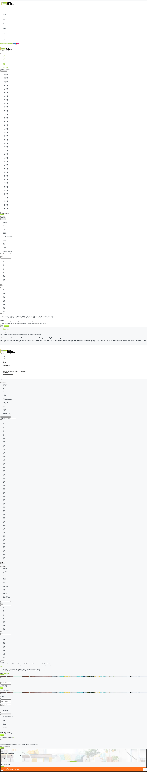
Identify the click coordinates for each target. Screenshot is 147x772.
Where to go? (2, 69)
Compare (2, 766)
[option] (5, 73)
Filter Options (4, 213)
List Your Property (3, 43)
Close (5, 766)
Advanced (2, 563)
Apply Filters (6, 673)
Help (3, 361)
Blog (4, 23)
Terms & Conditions (11, 733)
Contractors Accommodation (8, 363)
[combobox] (73, 141)
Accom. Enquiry (10, 43)
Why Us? (4, 14)
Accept (1, 770)
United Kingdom (6, 329)
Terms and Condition (6, 365)
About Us (4, 359)
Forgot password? (3, 686)
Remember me (4, 685)
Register (4, 39)
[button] (3, 71)
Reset (2, 673)
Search (2, 214)
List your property (6, 65)
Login (4, 33)
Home (4, 9)
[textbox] (5, 258)
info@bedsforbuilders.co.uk (8, 374)
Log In (14, 737)
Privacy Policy (5, 366)
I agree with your (8, 733)
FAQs (4, 19)
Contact (4, 28)
